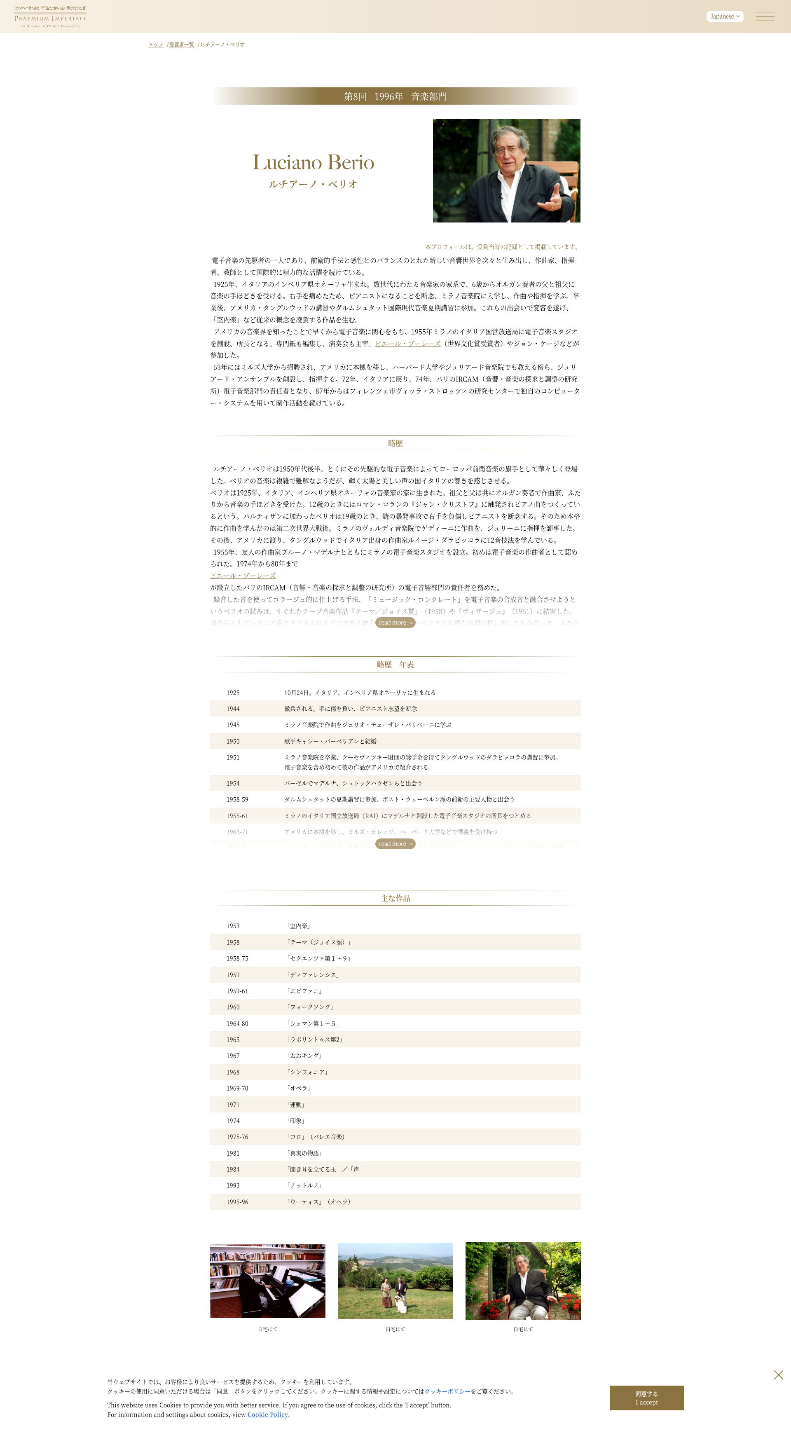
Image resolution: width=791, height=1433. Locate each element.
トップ (156, 44)
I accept (646, 1397)
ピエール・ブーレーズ (408, 343)
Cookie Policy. (269, 1414)
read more (392, 622)
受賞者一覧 (182, 44)
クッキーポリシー (447, 1391)
